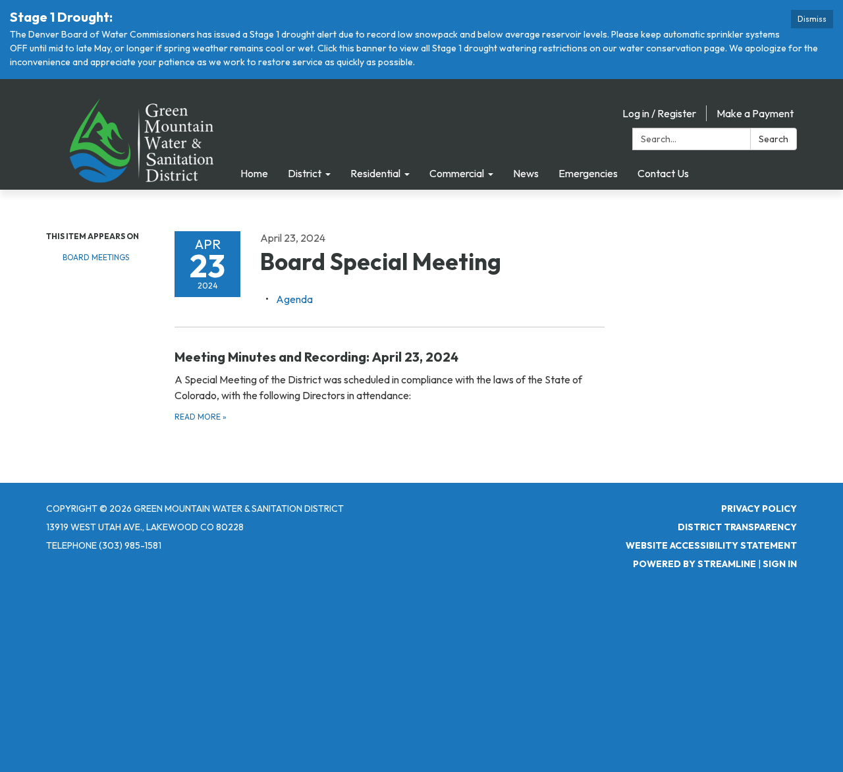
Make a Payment (755, 113)
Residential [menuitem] (375, 173)
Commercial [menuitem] (456, 173)
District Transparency (737, 527)
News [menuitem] (526, 173)
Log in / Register (659, 113)
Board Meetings (96, 257)
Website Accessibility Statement (711, 545)
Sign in (780, 564)
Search (773, 139)
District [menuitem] (304, 173)
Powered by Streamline (694, 564)
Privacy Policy (759, 508)
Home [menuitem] (254, 173)
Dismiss (812, 19)
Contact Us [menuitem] (663, 173)
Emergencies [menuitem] (588, 173)
